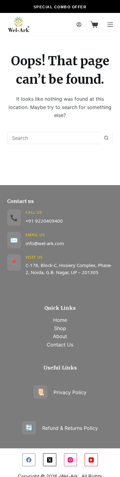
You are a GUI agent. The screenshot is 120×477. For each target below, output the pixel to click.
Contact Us (60, 345)
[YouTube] (91, 460)
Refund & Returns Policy (61, 427)
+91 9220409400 (44, 221)
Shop (60, 328)
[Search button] (106, 138)
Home (60, 320)
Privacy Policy (61, 392)
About (60, 336)
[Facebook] (29, 460)
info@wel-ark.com (45, 243)
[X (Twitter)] (49, 460)
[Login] (79, 24)
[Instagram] (70, 460)
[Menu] (110, 24)
